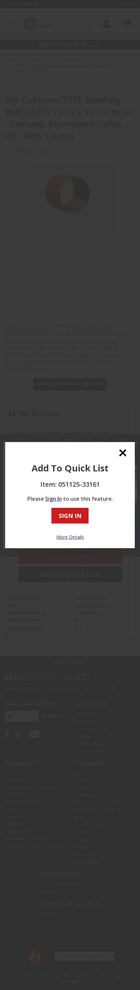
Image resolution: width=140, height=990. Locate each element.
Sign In (53, 498)
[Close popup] (122, 453)
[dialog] (70, 495)
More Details (70, 537)
